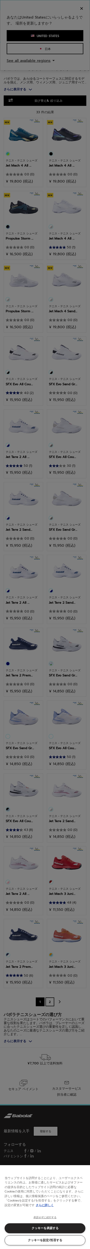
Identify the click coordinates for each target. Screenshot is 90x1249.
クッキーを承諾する (45, 1228)
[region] (45, 1207)
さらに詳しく (45, 1205)
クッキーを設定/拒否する (45, 1240)
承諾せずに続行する (45, 1217)
